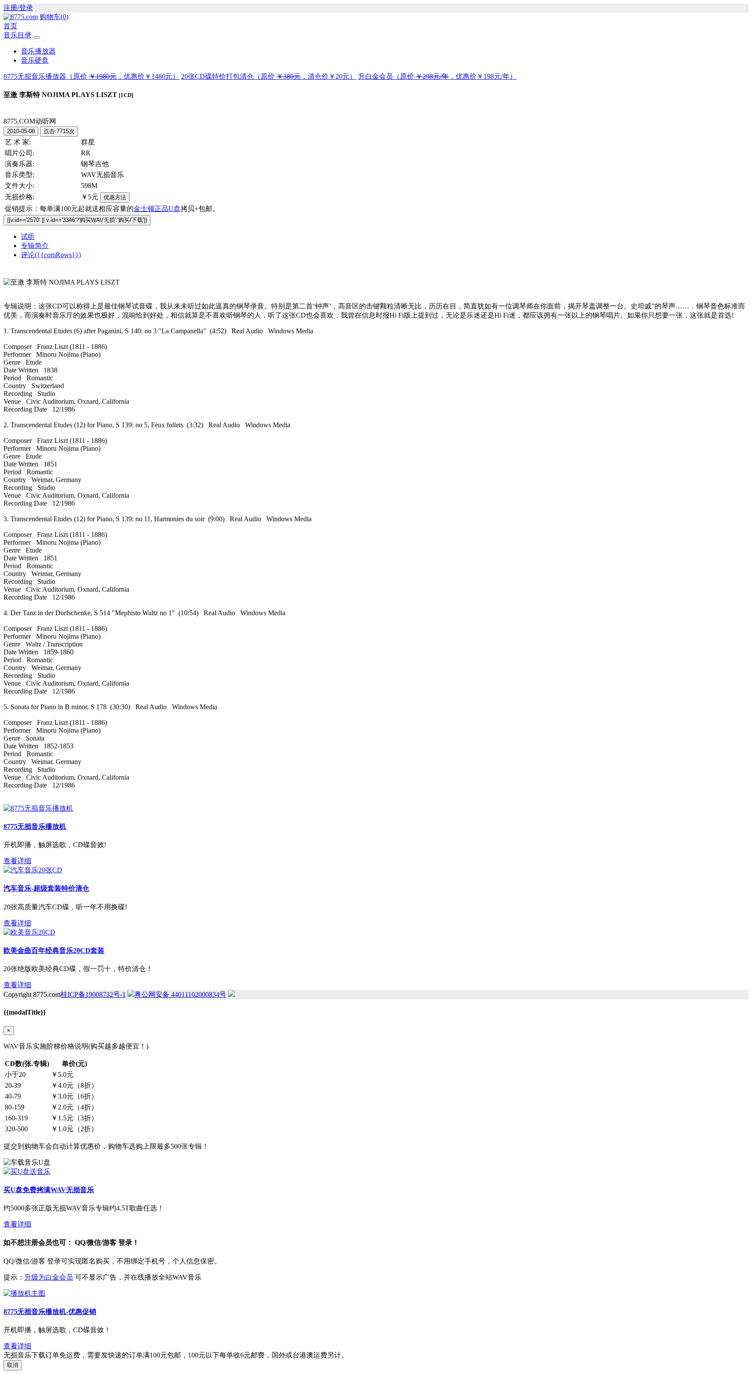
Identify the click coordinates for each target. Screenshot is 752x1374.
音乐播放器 (38, 51)
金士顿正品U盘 (157, 208)
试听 (28, 236)
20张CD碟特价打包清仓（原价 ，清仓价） (268, 76)
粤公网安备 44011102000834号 (180, 994)
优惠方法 (115, 197)
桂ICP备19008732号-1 (93, 994)
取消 (12, 1365)
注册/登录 (18, 7)
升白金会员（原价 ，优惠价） (437, 76)
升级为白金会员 (48, 1277)
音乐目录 (17, 35)
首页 (10, 26)
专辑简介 (35, 245)
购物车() (54, 16)
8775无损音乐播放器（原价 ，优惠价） (91, 76)
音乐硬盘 (35, 60)
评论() (51, 254)
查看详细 (17, 861)
